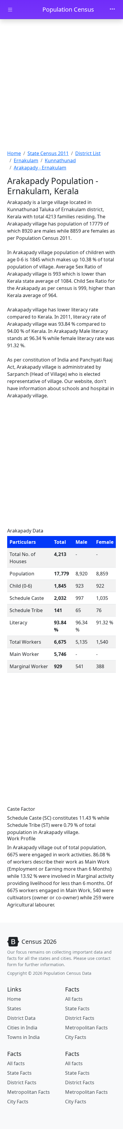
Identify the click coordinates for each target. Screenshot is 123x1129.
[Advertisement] (61, 85)
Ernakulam (26, 160)
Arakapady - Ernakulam (40, 167)
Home (14, 153)
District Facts (79, 1018)
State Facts (77, 1008)
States (14, 1008)
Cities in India (22, 1027)
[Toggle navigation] (112, 10)
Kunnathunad (60, 160)
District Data (21, 1018)
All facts (74, 999)
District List (88, 153)
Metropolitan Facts (86, 1027)
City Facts (75, 1037)
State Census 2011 (48, 153)
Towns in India (23, 1037)
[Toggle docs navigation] (10, 9)
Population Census (68, 9)
